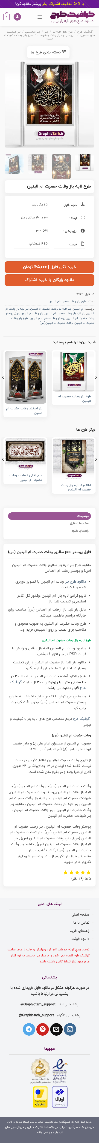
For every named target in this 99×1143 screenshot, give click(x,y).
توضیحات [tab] (83, 516)
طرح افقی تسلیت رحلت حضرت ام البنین (26, 478)
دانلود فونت (80, 938)
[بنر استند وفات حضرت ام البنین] (25, 377)
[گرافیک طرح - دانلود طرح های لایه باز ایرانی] (73, 17)
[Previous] (87, 105)
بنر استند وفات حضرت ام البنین (24, 411)
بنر (46, 32)
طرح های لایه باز (63, 32)
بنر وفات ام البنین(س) (29, 313)
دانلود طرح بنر (75, 581)
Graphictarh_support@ (37, 1004)
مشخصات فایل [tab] (79, 523)
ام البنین (78, 309)
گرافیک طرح (85, 32)
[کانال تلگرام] (29, 1029)
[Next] (9, 105)
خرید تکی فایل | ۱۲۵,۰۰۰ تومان (49, 267)
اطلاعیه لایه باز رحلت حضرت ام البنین (76, 487)
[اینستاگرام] (70, 1029)
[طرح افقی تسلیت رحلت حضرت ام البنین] (25, 454)
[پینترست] (42, 1029)
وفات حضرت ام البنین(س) (56, 323)
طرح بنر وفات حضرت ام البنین (28, 37)
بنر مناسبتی (32, 32)
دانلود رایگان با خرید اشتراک (49, 280)
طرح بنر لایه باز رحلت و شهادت (57, 35)
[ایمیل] (56, 1029)
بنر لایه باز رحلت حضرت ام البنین (50, 309)
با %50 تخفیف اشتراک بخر (49, 3)
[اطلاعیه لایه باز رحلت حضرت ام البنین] (73, 459)
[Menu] (40, 17)
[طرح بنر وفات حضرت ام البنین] (73, 371)
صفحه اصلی (81, 914)
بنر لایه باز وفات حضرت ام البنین (65, 313)
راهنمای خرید (80, 930)
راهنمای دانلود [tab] (80, 531)
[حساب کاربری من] (17, 17)
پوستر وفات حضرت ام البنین (47, 318)
